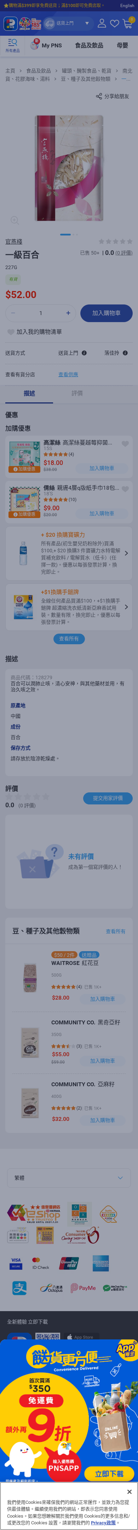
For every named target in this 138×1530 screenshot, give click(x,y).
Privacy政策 (103, 1522)
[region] (69, 1506)
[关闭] (129, 1492)
